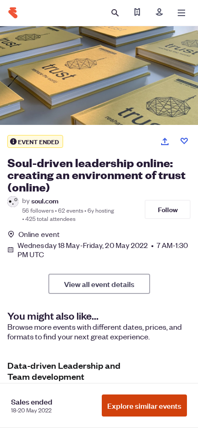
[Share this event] (165, 141)
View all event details (99, 284)
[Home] (12, 12)
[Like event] (184, 141)
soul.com (44, 200)
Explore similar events (144, 405)
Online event (38, 234)
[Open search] (115, 13)
